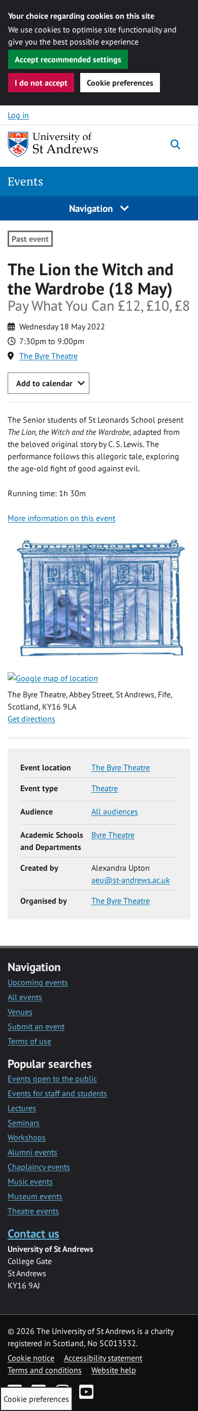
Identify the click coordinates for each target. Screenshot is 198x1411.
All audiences (114, 811)
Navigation (92, 208)
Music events (30, 1181)
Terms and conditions (45, 1370)
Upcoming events (38, 982)
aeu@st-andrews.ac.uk (130, 880)
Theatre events (33, 1211)
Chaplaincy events (39, 1167)
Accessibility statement (103, 1358)
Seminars (24, 1123)
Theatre (104, 788)
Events (25, 181)
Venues (20, 1012)
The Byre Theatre (48, 356)
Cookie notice (31, 1358)
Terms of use (29, 1041)
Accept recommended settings (68, 59)
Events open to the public (52, 1078)
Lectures (22, 1108)
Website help (113, 1370)
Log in (18, 115)
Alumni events (32, 1152)
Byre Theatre (113, 835)
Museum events (35, 1196)
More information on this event (61, 518)
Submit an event (36, 1026)
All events (25, 997)
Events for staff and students (57, 1093)
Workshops (27, 1137)
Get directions (31, 719)
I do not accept (41, 83)
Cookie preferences (120, 83)
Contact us (33, 1233)
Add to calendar (44, 383)
